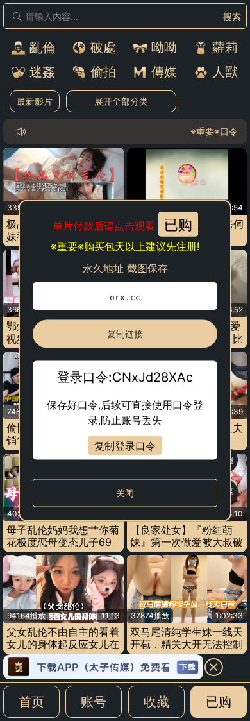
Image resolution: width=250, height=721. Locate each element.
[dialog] (125, 361)
